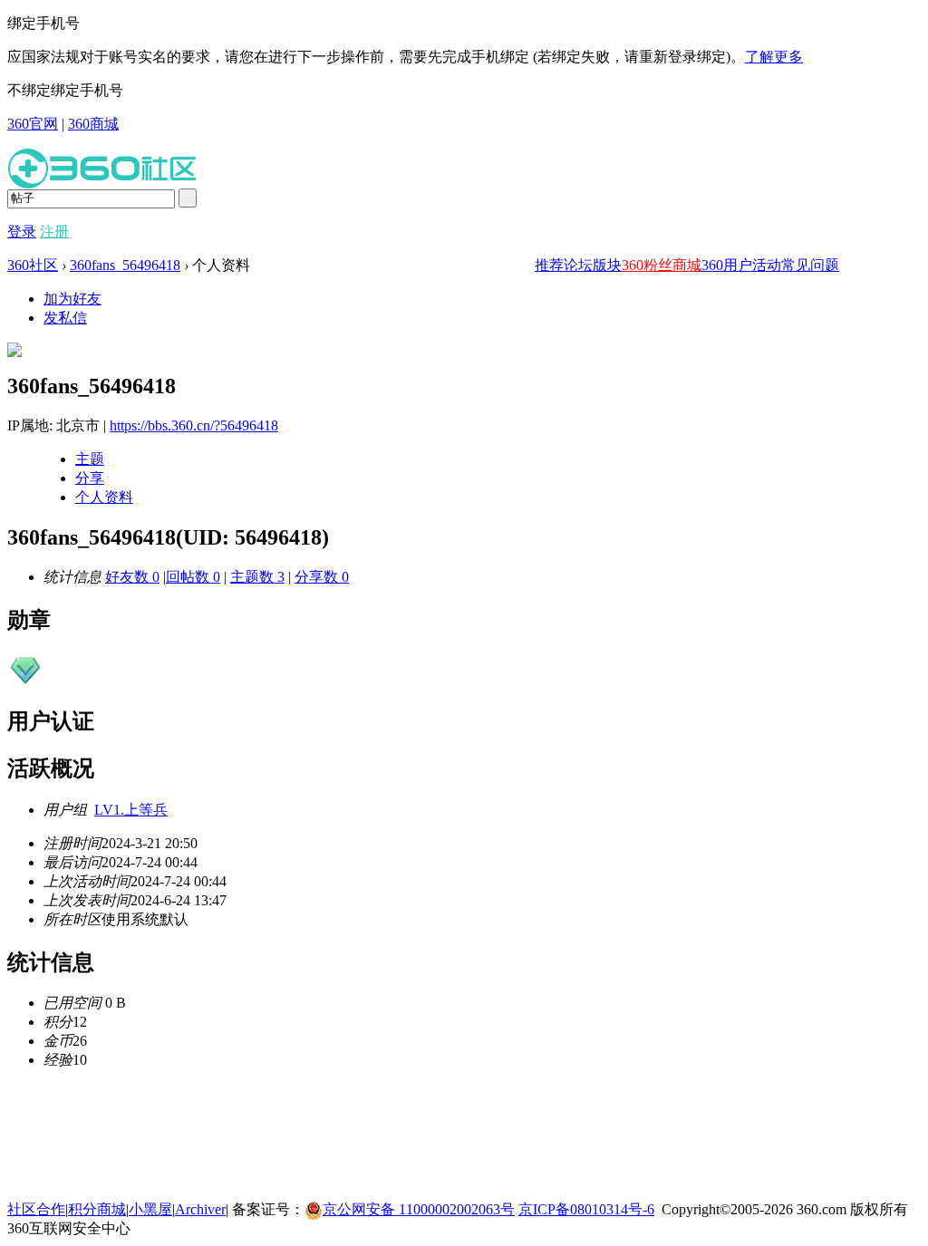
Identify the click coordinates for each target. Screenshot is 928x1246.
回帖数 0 (193, 576)
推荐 (549, 265)
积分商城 (97, 1209)
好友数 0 (132, 576)
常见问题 (810, 265)
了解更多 (774, 56)
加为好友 (73, 298)
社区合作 (36, 1209)
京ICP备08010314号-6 (586, 1209)
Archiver (200, 1209)
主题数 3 (257, 576)
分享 (89, 478)
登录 (21, 231)
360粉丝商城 (661, 265)
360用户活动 (741, 265)
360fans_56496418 (125, 265)
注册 (54, 231)
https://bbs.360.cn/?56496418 (194, 425)
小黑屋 (150, 1209)
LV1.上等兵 (131, 809)
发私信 (65, 317)
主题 (89, 459)
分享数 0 (322, 576)
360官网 (32, 123)
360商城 (93, 123)
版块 (607, 265)
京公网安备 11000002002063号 (419, 1209)
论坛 (578, 265)
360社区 (32, 265)
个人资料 (104, 497)
